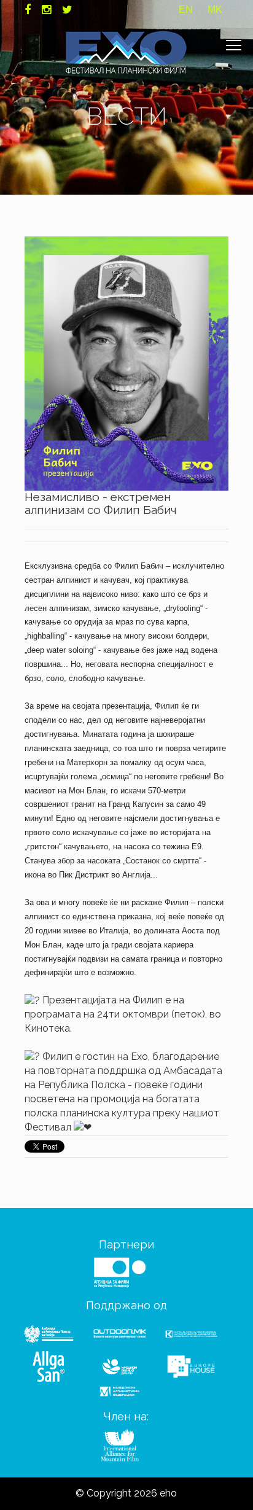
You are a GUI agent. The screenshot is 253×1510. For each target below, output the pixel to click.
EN (186, 9)
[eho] (126, 51)
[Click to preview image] (126, 362)
